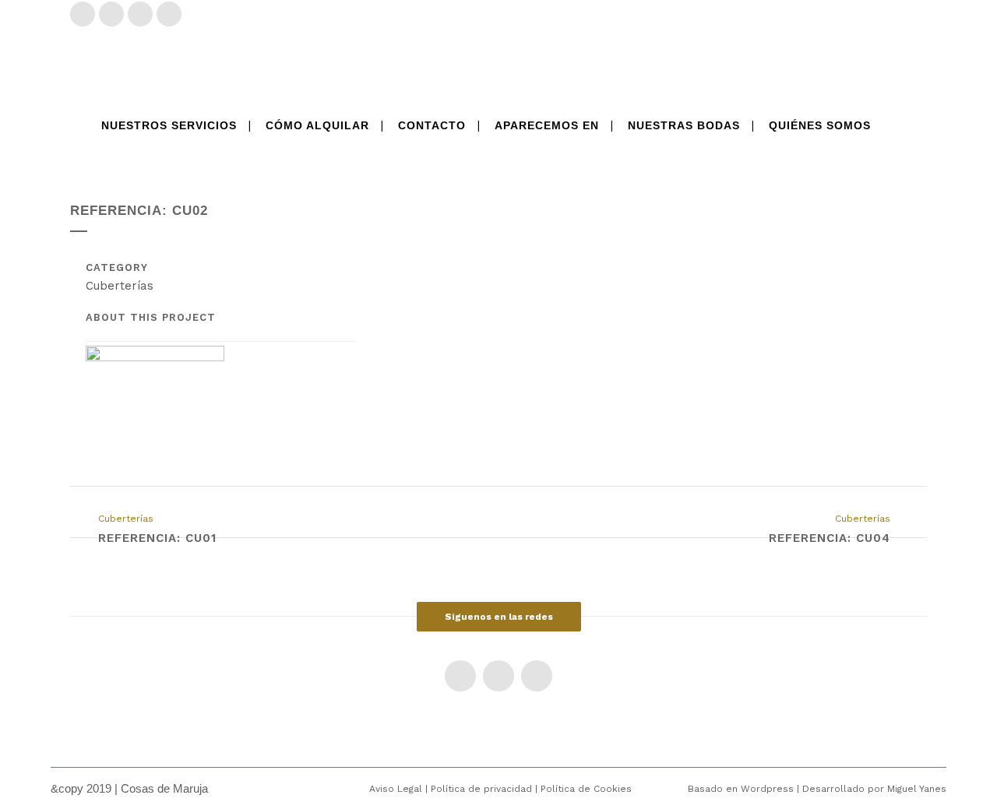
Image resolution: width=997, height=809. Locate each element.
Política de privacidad (481, 788)
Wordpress (769, 788)
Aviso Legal (395, 788)
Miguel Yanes (916, 788)
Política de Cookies (586, 788)
